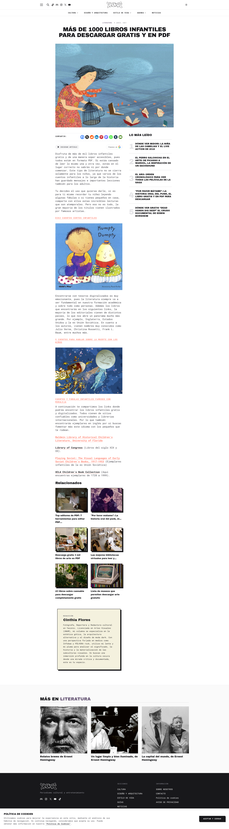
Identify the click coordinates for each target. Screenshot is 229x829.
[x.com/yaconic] (65, 5)
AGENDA (140, 13)
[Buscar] (48, 4)
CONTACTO (161, 793)
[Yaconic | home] (76, 786)
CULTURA (72, 13)
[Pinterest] (101, 137)
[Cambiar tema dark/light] (186, 4)
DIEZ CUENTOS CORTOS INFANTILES (76, 218)
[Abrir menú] (42, 4)
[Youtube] (69, 5)
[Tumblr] (116, 137)
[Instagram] (61, 5)
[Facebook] (57, 5)
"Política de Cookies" (58, 823)
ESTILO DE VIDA (121, 13)
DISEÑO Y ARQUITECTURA (96, 13)
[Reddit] (92, 137)
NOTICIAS (156, 13)
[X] (87, 137)
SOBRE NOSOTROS (164, 789)
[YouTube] (55, 799)
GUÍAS (120, 802)
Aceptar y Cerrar (212, 819)
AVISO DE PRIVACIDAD (167, 802)
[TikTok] (53, 5)
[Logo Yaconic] (114, 5)
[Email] (120, 137)
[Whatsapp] (111, 137)
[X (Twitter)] (51, 799)
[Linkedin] (97, 137)
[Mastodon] (106, 137)
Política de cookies (167, 798)
